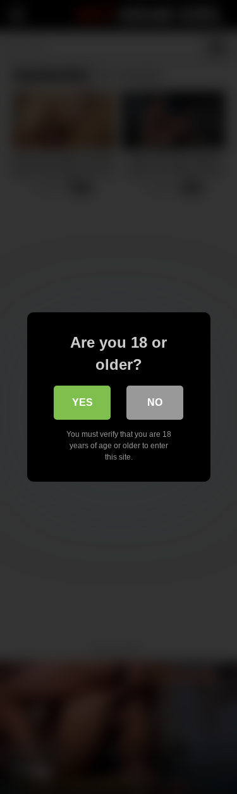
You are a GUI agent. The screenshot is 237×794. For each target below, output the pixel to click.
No (154, 402)
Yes (82, 402)
